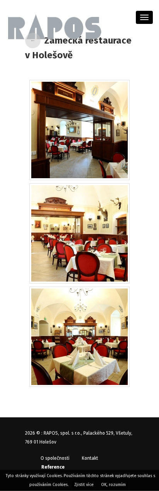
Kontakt (90, 458)
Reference (52, 467)
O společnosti (55, 458)
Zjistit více (83, 484)
